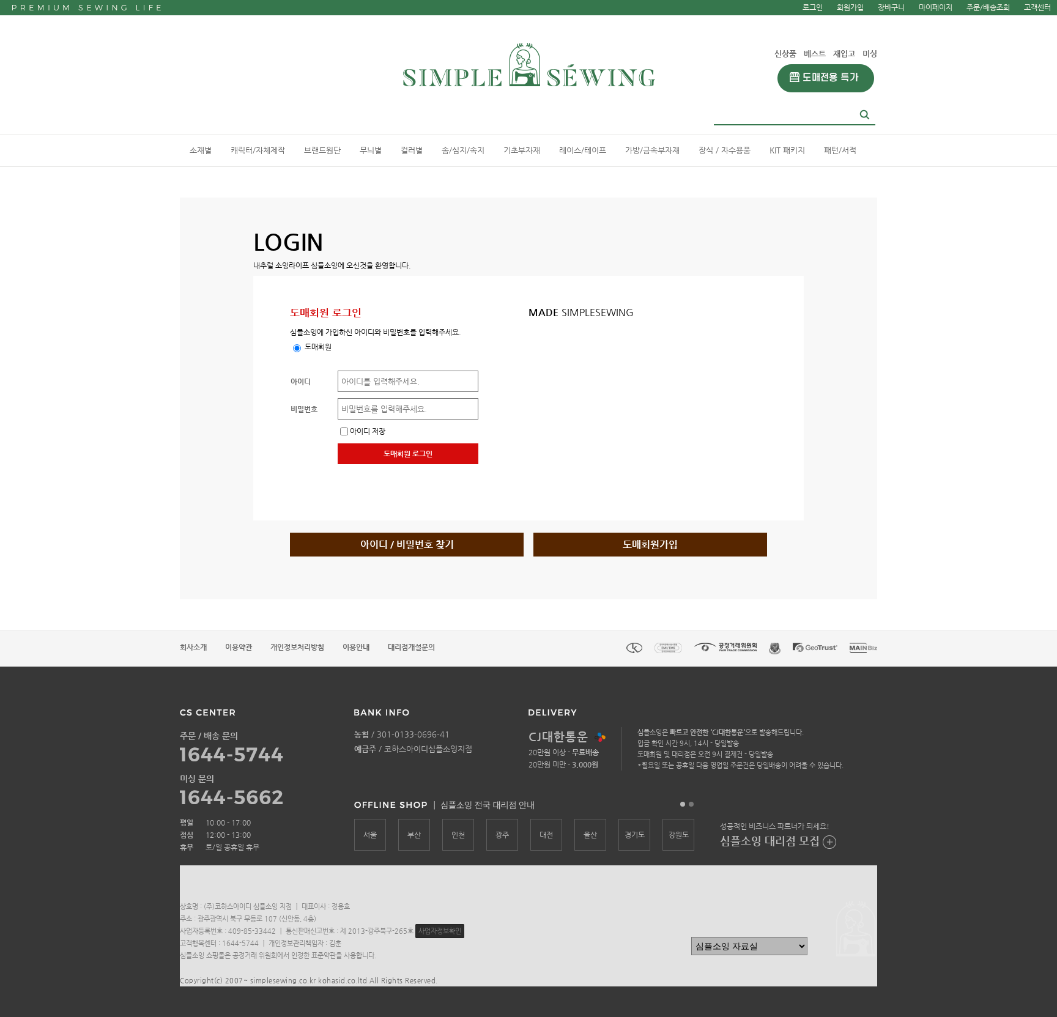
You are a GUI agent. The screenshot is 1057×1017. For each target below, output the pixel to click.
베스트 (815, 53)
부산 (414, 834)
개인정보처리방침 (297, 647)
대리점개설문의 (411, 647)
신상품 (785, 53)
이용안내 (356, 647)
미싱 (869, 53)
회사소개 (193, 647)
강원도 (679, 834)
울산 (590, 834)
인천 (458, 834)
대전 (546, 834)
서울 (370, 834)
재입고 (844, 53)
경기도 (635, 834)
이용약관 (238, 647)
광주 (502, 834)
